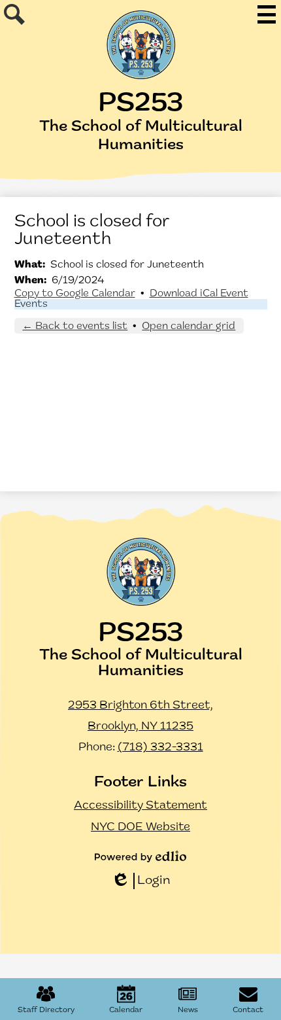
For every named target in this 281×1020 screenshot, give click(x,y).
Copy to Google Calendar (74, 294)
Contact (248, 1010)
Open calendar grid (188, 326)
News (188, 1010)
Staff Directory (46, 1010)
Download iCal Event (199, 294)
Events (31, 304)
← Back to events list (74, 326)
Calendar (125, 1010)
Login (141, 881)
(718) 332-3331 (160, 748)
